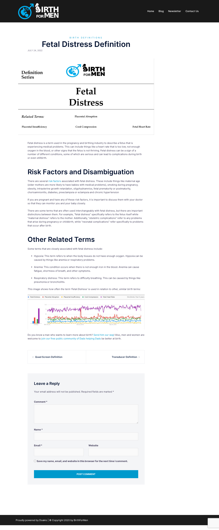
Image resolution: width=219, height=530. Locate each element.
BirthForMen (81, 520)
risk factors (54, 181)
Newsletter (174, 11)
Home (150, 11)
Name (38, 429)
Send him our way (103, 334)
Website (93, 445)
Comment (40, 401)
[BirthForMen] (38, 10)
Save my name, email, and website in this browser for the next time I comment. (82, 461)
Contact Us (192, 11)
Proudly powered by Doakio (32, 520)
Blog (161, 11)
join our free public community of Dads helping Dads (71, 338)
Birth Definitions (86, 37)
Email (38, 445)
